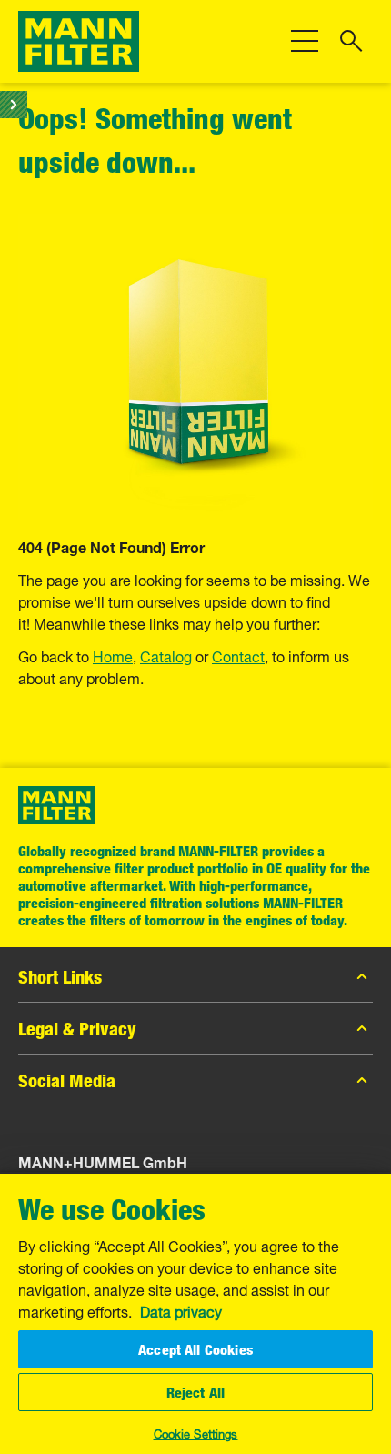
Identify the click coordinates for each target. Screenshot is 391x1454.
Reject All (196, 1392)
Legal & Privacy (77, 1028)
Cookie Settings (196, 1432)
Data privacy (181, 1310)
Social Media (66, 1080)
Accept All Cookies (195, 1349)
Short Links (60, 976)
